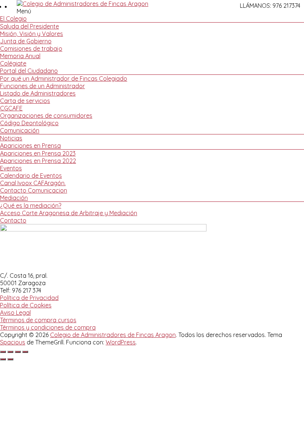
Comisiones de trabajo (31, 48)
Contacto (13, 220)
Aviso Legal (15, 312)
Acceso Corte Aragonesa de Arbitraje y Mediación (68, 213)
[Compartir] (18, 352)
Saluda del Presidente (29, 26)
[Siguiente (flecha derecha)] (10, 359)
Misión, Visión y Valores (31, 33)
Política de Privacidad (29, 297)
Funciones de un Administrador (42, 86)
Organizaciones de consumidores (46, 115)
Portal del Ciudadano (29, 70)
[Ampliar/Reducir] (3, 352)
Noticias (11, 138)
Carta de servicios (25, 100)
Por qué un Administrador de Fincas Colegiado (63, 78)
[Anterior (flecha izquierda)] (3, 359)
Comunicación (19, 130)
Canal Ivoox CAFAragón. (33, 183)
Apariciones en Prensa (30, 145)
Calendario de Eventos (31, 175)
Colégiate (13, 63)
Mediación (14, 197)
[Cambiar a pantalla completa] (10, 352)
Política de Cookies (26, 305)
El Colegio (13, 18)
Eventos (11, 168)
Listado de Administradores (38, 93)
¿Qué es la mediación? (30, 205)
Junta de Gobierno (26, 41)
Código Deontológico (29, 123)
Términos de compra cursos (38, 320)
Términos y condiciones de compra (48, 327)
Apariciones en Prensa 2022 (38, 160)
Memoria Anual (20, 56)
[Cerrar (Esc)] (25, 352)
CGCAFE (11, 108)
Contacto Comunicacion (33, 190)
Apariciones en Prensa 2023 (38, 153)
